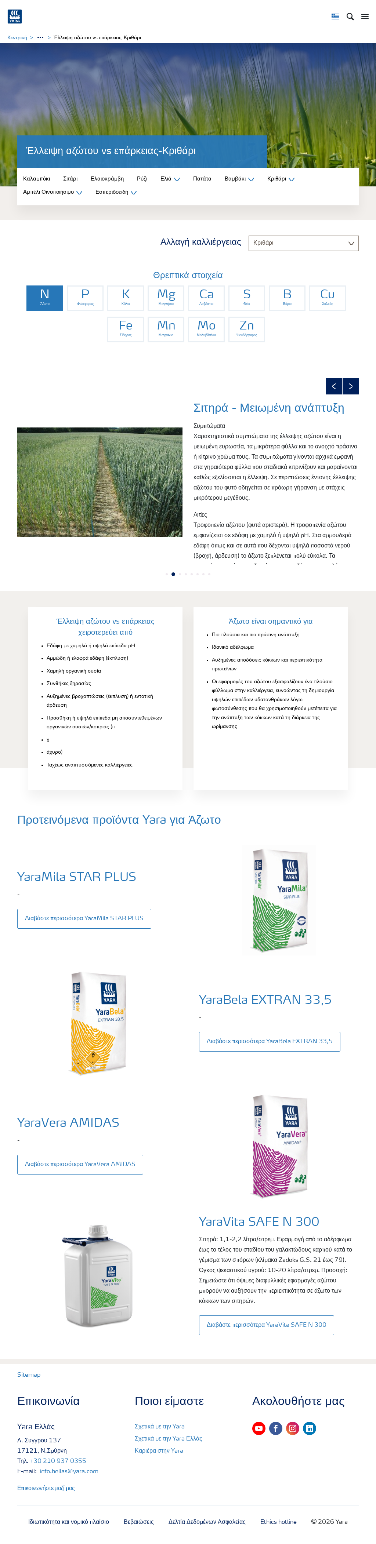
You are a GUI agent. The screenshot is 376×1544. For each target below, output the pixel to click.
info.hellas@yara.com (68, 1472)
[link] (44, 298)
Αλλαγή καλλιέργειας (200, 242)
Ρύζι (142, 179)
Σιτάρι (70, 179)
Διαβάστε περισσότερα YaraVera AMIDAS (80, 1165)
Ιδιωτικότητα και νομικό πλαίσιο (68, 1522)
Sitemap (28, 1375)
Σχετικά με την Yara (160, 1427)
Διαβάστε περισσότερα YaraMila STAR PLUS (84, 919)
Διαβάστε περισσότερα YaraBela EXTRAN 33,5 (270, 1042)
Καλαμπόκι (36, 179)
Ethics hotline (278, 1522)
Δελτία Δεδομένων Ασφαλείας (207, 1522)
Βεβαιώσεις (139, 1522)
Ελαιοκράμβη (107, 179)
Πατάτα (202, 179)
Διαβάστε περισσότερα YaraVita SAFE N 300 (266, 1325)
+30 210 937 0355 (58, 1461)
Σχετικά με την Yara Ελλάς (168, 1439)
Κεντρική (17, 37)
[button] (334, 386)
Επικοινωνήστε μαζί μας (46, 1488)
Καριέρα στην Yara (159, 1451)
